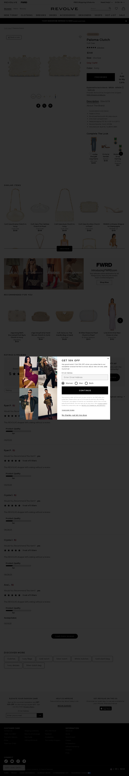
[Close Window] (108, 358)
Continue (85, 390)
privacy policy (102, 403)
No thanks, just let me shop (74, 415)
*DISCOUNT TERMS (68, 410)
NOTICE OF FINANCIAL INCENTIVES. (93, 405)
